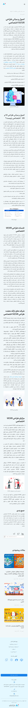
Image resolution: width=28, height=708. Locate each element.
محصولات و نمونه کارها (13, 647)
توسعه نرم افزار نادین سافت (15, 377)
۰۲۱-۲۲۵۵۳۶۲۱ (14, 691)
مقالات (13, 649)
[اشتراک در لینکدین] (23, 534)
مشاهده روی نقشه (14, 675)
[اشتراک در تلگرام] (14, 534)
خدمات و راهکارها (13, 644)
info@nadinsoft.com (14, 696)
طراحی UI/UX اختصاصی (11, 68)
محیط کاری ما (13, 652)
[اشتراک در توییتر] (18, 534)
